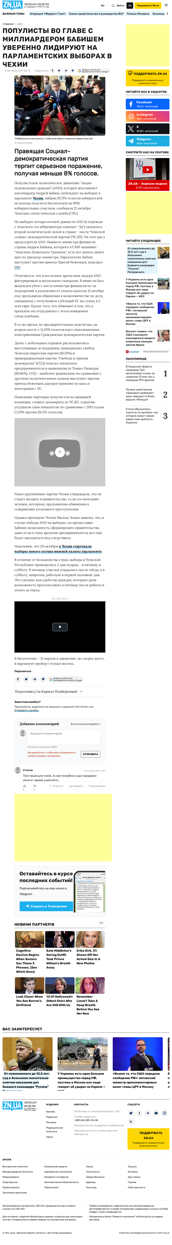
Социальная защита (55, 1166)
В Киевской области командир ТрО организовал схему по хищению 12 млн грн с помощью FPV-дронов (140, 373)
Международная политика (18, 1171)
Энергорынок (10, 1182)
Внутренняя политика (15, 1166)
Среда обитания (95, 1177)
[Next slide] (166, 14)
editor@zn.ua (81, 1134)
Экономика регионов (15, 1192)
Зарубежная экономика (58, 1171)
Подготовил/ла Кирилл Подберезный (46, 691)
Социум (132, 1166)
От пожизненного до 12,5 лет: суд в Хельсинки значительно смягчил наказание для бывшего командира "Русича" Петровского (141, 260)
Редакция (51, 1117)
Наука (89, 1166)
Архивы (50, 1111)
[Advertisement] (63, 827)
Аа (129, 5)
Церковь (91, 1182)
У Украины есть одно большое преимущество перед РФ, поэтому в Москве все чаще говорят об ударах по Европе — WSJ (141, 288)
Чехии (38, 198)
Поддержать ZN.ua (148, 5)
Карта (49, 1136)
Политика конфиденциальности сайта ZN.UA (144, 1233)
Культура (91, 1187)
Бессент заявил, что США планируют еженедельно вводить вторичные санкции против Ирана (140, 338)
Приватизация (11, 1187)
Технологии (93, 1171)
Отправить (90, 754)
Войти (120, 5)
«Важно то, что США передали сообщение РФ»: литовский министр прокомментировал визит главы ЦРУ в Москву (140, 314)
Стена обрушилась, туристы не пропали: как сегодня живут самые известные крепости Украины (142, 415)
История (133, 1171)
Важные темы (14, 13)
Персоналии (51, 1187)
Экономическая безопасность (61, 1182)
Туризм (132, 1182)
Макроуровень (11, 1177)
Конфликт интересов (56, 1177)
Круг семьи (134, 1177)
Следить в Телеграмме (49, 906)
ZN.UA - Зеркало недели (147, 184)
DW (17, 267)
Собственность (136, 1187)
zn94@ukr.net (116, 1125)
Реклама (51, 1122)
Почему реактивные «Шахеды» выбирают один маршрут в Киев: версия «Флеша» (140, 394)
